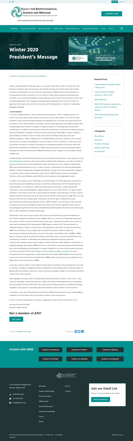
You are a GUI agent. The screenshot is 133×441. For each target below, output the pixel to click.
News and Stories (45, 28)
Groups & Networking (27, 28)
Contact (121, 2)
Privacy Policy (50, 435)
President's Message (23, 331)
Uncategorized (99, 151)
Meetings (14, 28)
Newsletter (98, 140)
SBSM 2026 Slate (100, 99)
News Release (99, 136)
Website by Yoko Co (118, 435)
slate (79, 292)
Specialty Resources (72, 28)
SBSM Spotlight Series (102, 147)
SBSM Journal (58, 28)
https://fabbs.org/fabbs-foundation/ (57, 251)
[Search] (122, 28)
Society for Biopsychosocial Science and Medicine (29, 76)
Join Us (114, 2)
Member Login (112, 13)
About (111, 28)
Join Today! (16, 319)
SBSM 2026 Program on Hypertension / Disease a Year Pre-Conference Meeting (107, 107)
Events (103, 28)
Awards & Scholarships (90, 28)
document (65, 257)
